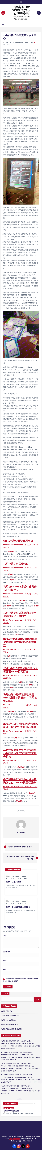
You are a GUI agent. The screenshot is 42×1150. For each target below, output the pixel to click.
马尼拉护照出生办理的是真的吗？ (11, 1029)
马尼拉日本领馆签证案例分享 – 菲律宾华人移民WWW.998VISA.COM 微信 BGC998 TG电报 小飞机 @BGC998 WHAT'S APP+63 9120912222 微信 (17, 1043)
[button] (34, 1103)
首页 (2, 24)
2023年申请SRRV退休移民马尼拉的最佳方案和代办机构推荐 (20, 642)
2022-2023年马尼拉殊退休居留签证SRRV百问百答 (20, 670)
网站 (4, 970)
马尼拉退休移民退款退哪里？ (10, 1015)
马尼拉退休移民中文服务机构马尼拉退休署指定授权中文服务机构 (20, 753)
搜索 (6, 993)
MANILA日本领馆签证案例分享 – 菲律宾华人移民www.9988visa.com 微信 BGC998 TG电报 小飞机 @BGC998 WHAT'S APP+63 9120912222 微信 (17, 1054)
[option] (21, 1110)
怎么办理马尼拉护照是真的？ (10, 1024)
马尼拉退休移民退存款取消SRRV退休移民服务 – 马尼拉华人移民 (20, 697)
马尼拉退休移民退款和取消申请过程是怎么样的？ (20, 614)
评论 (5, 936)
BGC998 (8, 42)
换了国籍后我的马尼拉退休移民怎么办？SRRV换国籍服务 (20, 781)
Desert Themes (14, 1139)
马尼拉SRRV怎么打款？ (8, 1020)
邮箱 (5, 961)
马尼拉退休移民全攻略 (16, 563)
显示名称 (6, 952)
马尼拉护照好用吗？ (7, 1011)
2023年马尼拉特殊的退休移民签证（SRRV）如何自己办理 (20, 725)
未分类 (22, 810)
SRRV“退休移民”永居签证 (18, 540)
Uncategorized (18, 42)
